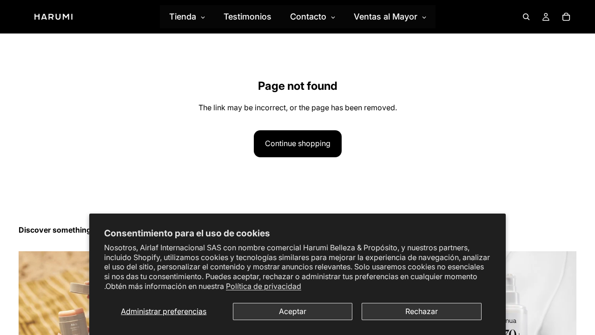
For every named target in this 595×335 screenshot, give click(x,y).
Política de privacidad (263, 286)
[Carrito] (566, 17)
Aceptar (292, 311)
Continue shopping (298, 143)
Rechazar (421, 311)
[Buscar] (526, 17)
